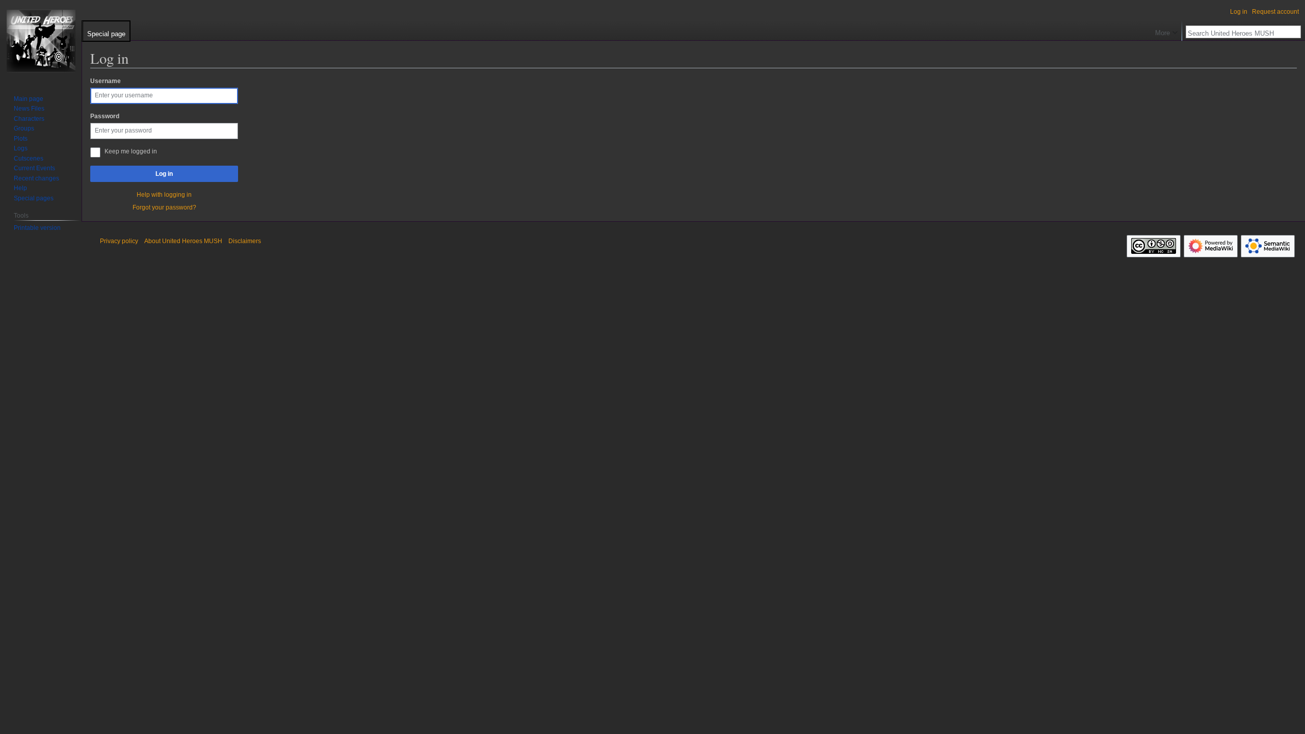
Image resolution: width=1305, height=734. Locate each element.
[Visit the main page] (41, 41)
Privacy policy (119, 241)
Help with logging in (164, 194)
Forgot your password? (164, 207)
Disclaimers (244, 241)
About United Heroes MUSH (183, 241)
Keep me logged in (131, 151)
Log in (164, 173)
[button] (1166, 30)
